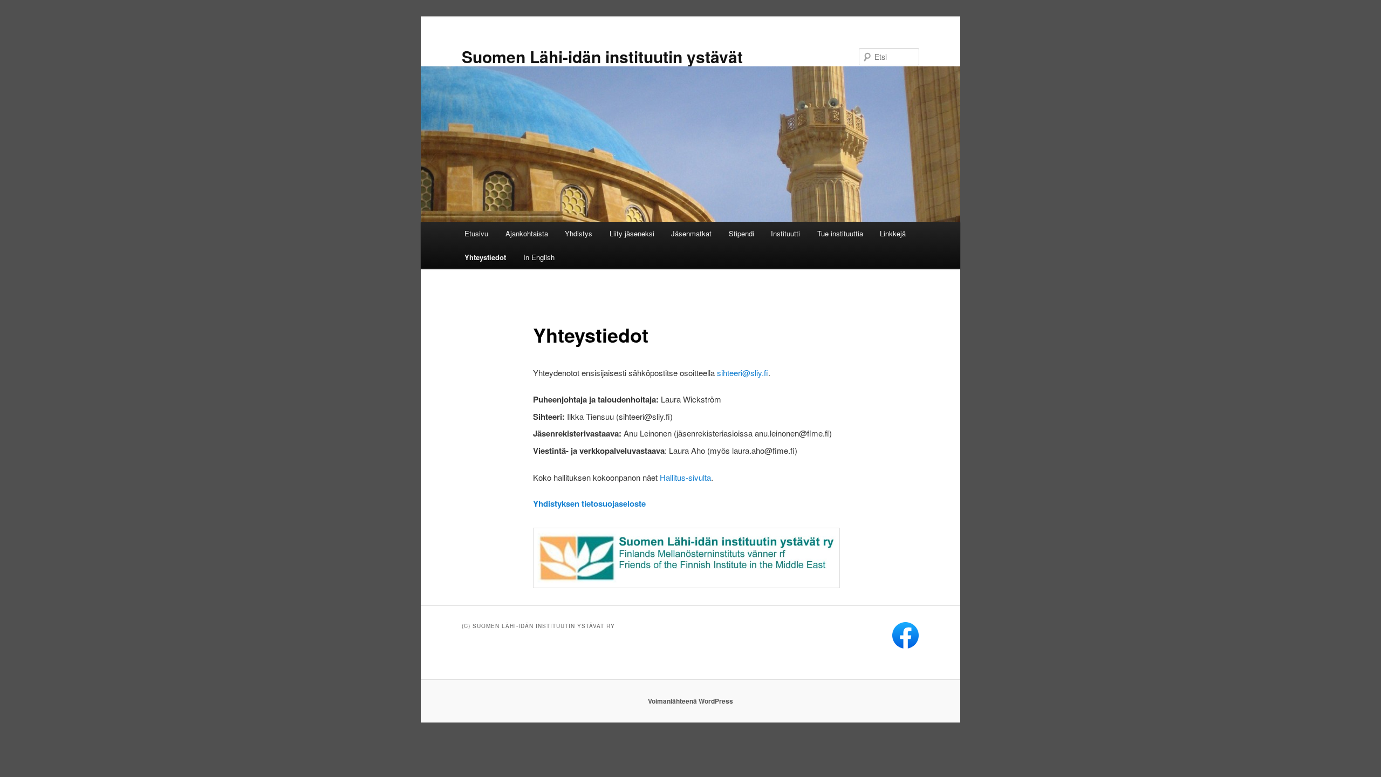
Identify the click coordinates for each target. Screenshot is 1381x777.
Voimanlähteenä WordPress (690, 701)
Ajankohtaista (526, 233)
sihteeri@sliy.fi (742, 372)
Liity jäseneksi (632, 233)
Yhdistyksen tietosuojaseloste (589, 503)
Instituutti (785, 233)
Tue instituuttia (840, 233)
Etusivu (476, 233)
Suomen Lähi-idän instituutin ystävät (602, 56)
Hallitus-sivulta (685, 477)
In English (539, 257)
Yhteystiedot (485, 257)
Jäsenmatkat (691, 233)
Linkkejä (893, 233)
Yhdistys (578, 233)
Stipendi (741, 233)
